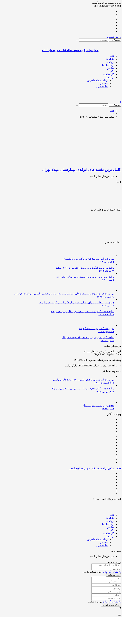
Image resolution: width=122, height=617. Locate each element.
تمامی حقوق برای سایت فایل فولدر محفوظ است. (95, 468)
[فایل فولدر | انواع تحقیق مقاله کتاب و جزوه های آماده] (109, 99)
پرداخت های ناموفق (97, 80)
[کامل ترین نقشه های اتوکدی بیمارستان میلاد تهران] (83, 162)
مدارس (110, 68)
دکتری (111, 71)
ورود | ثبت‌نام (114, 36)
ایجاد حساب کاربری (110, 605)
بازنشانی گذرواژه (112, 571)
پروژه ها (110, 62)
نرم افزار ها (108, 65)
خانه (112, 56)
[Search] (77, 40)
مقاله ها (110, 59)
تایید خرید (103, 83)
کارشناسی (108, 74)
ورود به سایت (113, 575)
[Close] (119, 615)
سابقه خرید (102, 86)
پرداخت (110, 77)
